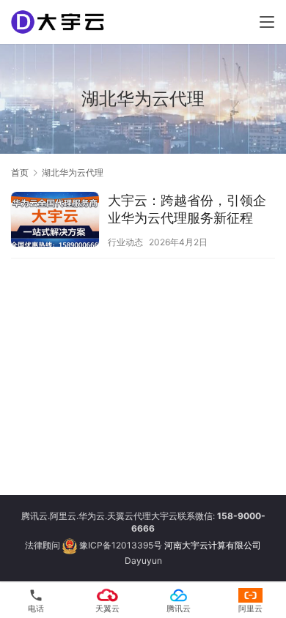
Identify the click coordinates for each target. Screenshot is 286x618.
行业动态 (125, 242)
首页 (20, 172)
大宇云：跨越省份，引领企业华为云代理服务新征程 (187, 209)
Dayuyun (143, 560)
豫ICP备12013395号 (120, 545)
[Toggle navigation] (267, 22)
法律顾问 (42, 545)
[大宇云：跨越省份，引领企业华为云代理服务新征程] (55, 221)
